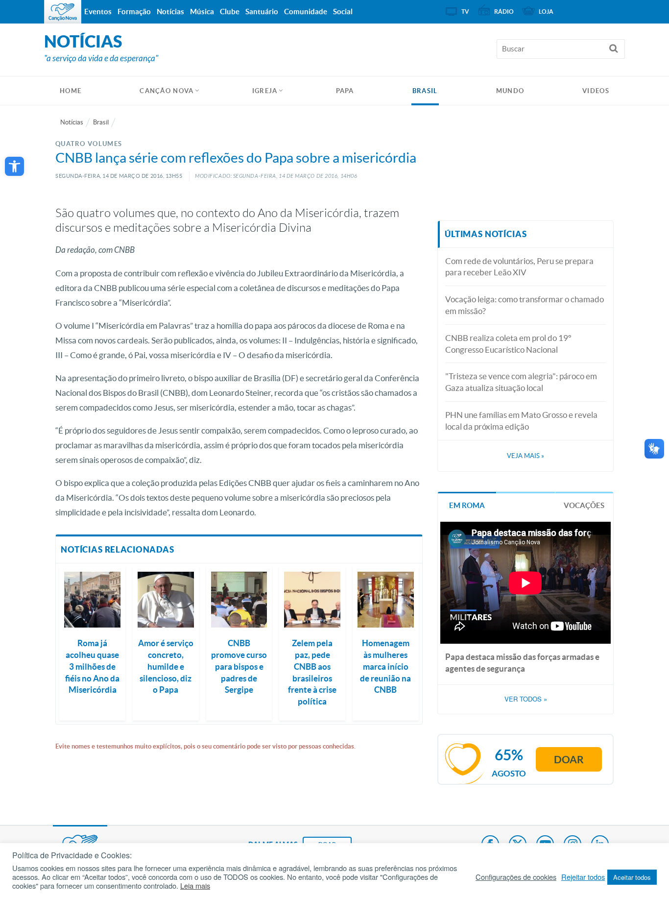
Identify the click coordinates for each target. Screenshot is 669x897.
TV (465, 11)
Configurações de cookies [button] (516, 877)
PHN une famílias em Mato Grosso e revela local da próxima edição (521, 420)
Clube (229, 11)
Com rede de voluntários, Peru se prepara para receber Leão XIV (519, 266)
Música (202, 11)
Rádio (504, 11)
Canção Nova (166, 91)
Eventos (98, 11)
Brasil (425, 91)
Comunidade (305, 11)
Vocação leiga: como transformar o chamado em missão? (524, 304)
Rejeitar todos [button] (583, 877)
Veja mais (525, 456)
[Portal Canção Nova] (62, 12)
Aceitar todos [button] (632, 877)
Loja (546, 11)
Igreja (265, 91)
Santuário (261, 11)
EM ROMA (467, 505)
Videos (595, 91)
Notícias (71, 122)
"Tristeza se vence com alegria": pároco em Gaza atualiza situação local (521, 381)
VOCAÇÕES (584, 505)
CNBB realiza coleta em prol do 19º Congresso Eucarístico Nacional (508, 343)
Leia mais (195, 885)
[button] (14, 166)
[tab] (467, 504)
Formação (134, 11)
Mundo (510, 91)
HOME (70, 91)
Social (343, 11)
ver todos (525, 699)
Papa (345, 91)
